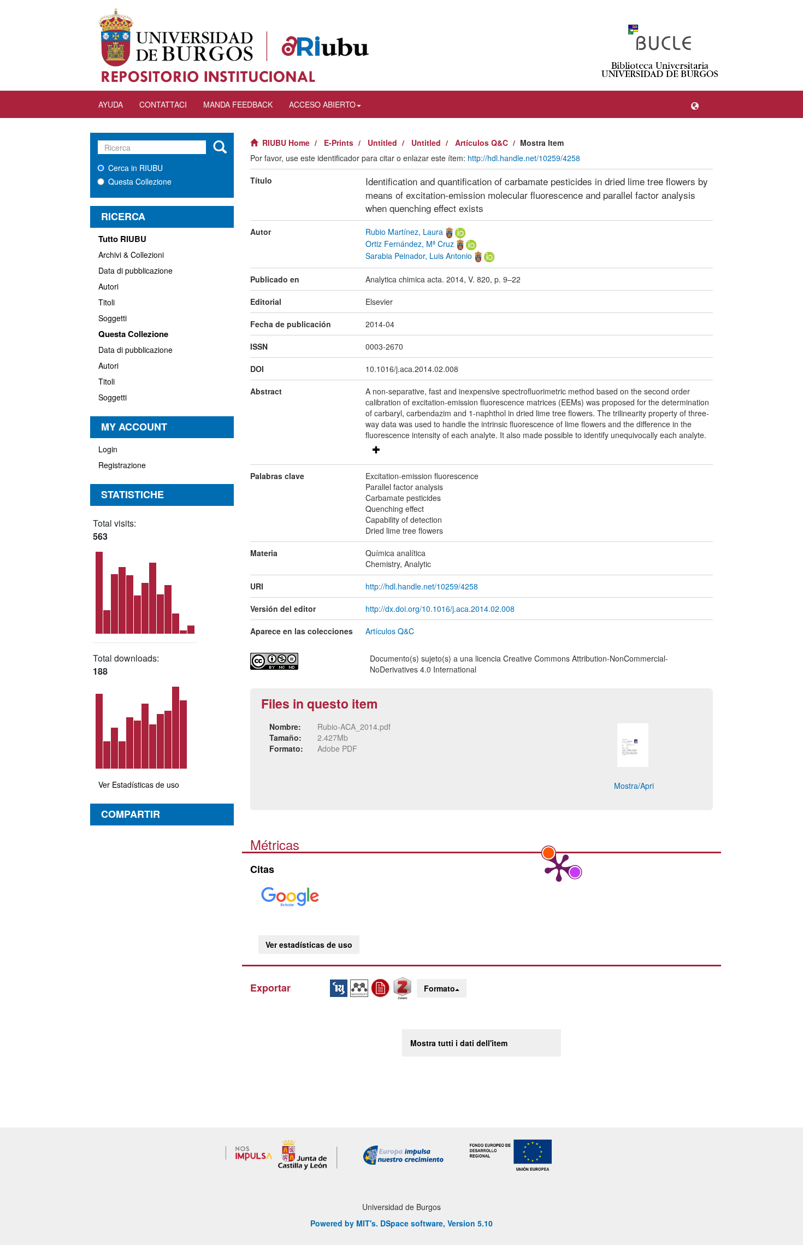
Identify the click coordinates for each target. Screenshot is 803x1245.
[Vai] (220, 147)
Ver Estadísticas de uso (138, 784)
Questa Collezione (140, 181)
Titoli (106, 302)
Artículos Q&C (481, 142)
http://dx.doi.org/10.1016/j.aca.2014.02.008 (440, 608)
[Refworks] (382, 987)
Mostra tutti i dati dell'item (458, 1042)
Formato (439, 988)
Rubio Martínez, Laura (404, 231)
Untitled (382, 142)
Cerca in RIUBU (135, 167)
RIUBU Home (286, 142)
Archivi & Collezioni (131, 254)
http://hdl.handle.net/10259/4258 (524, 157)
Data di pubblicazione (135, 270)
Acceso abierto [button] (322, 104)
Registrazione (122, 464)
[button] (695, 104)
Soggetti (112, 317)
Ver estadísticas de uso (308, 944)
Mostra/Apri (634, 785)
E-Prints (338, 142)
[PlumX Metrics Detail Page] (559, 867)
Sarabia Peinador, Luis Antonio (418, 255)
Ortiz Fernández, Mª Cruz (409, 243)
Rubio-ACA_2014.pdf (354, 726)
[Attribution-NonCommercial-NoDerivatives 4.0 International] (301, 661)
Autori (108, 286)
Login (107, 449)
